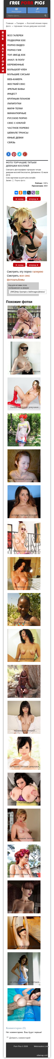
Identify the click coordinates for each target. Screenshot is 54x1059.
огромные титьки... (25, 1017)
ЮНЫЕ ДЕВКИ (15, 137)
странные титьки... (25, 658)
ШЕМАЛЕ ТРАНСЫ (17, 132)
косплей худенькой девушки (25, 371)
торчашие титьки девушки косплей (29, 26)
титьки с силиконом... (25, 550)
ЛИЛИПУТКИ (14, 103)
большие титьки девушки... (25, 766)
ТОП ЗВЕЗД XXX (16, 54)
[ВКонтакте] (16, 192)
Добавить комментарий (19, 1037)
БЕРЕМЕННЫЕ (15, 64)
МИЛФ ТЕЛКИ (15, 108)
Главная (9, 23)
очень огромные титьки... (25, 802)
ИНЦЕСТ (12, 93)
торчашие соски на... (25, 478)
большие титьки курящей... (25, 874)
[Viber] (33, 192)
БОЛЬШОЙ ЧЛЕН (17, 69)
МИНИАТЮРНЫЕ (16, 113)
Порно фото (20, 180)
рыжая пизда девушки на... (25, 443)
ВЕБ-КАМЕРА (14, 79)
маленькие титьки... (25, 730)
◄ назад (19, 198)
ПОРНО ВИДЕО (16, 45)
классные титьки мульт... (25, 910)
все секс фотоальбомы (18, 277)
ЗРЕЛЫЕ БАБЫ (16, 89)
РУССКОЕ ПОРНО (17, 118)
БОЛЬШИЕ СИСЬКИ (18, 74)
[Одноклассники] (20, 192)
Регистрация (16, 11)
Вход (37, 11)
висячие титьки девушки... (25, 335)
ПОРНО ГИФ (14, 50)
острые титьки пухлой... (25, 514)
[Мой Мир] (25, 192)
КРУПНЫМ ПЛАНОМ (18, 98)
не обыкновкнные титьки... (25, 981)
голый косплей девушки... (25, 407)
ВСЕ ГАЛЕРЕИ (15, 35)
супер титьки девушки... (25, 622)
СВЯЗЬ (11, 142)
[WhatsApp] (37, 192)
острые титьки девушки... (25, 694)
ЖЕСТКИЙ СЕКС (16, 84)
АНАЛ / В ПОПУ (15, 59)
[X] (29, 192)
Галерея (20, 23)
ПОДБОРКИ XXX (16, 40)
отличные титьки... (25, 586)
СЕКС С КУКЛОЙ (16, 123)
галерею (37, 271)
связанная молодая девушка (26, 945)
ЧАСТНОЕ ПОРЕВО (18, 127)
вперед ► (34, 198)
